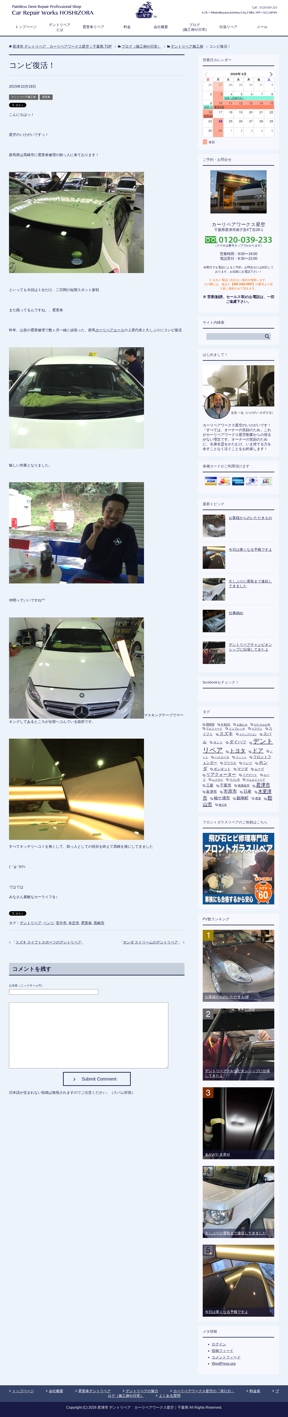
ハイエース (222, 757)
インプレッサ (237, 728)
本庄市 (73, 923)
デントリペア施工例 (23, 97)
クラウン (257, 728)
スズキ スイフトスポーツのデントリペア (48, 942)
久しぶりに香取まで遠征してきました (235, 1233)
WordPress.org (224, 1363)
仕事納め (236, 613)
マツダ (242, 769)
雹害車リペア (93, 27)
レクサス (217, 779)
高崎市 (99, 923)
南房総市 (244, 785)
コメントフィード (226, 1357)
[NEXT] (270, 74)
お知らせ (242, 724)
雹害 (258, 798)
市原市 (230, 791)
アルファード (214, 728)
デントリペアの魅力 (142, 1391)
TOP (62, 46)
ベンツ (48, 923)
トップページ (26, 27)
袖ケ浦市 (222, 798)
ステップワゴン (248, 734)
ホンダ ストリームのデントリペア (150, 942)
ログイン (219, 1344)
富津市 (211, 791)
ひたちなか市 (262, 724)
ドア (257, 750)
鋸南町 (242, 798)
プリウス (230, 763)
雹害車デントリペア (94, 1391)
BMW (210, 724)
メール (262, 27)
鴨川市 (223, 805)
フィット (241, 757)
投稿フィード (222, 1351)
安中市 (61, 923)
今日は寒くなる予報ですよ (250, 550)
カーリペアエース (109, 330)
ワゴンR (235, 779)
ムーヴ (259, 769)
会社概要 (161, 27)
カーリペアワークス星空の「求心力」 (203, 1391)
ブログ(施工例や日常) (195, 27)
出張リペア (228, 27)
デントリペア (30, 923)
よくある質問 (169, 1396)
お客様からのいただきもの (250, 518)
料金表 (255, 1391)
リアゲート (250, 775)
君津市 (263, 785)
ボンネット (222, 769)
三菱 (209, 785)
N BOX (225, 724)
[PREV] (207, 74)
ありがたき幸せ (217, 1154)
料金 (127, 27)
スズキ (226, 733)
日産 (247, 791)
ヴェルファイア (255, 779)
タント (218, 742)
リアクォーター (221, 774)
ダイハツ (237, 742)
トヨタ (238, 750)
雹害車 (46, 97)
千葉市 (225, 785)
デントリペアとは (59, 27)
